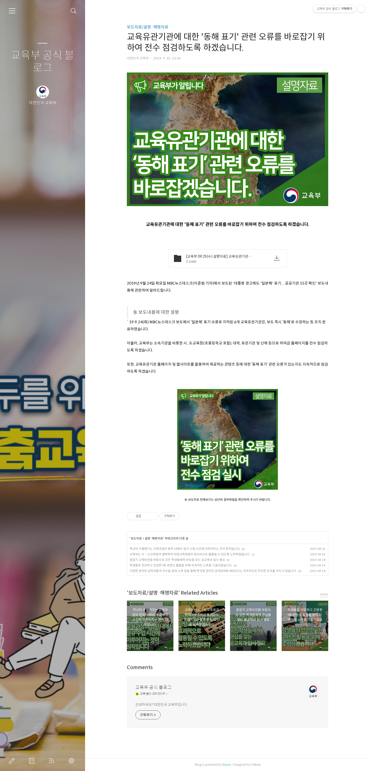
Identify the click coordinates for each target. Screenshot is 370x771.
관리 (72, 761)
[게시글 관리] (152, 516)
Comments (140, 667)
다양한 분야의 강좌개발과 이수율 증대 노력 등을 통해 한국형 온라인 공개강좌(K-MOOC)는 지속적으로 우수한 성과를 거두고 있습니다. (213, 571)
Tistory (256, 764)
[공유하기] (146, 516)
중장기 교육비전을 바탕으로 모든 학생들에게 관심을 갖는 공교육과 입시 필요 (177, 560)
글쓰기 (13, 761)
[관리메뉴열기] (361, 9)
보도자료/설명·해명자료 (147, 27)
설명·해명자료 (154, 538)
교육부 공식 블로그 (42, 61)
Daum (227, 764)
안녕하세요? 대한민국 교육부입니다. (161, 704)
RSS (53, 761)
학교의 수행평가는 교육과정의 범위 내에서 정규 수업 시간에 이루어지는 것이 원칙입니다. (185, 549)
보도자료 (136, 538)
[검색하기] (74, 11)
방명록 (33, 761)
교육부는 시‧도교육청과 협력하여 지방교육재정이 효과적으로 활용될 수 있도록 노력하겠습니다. (190, 554)
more (324, 594)
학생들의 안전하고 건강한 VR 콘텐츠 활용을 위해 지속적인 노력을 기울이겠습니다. (181, 565)
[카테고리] (12, 11)
